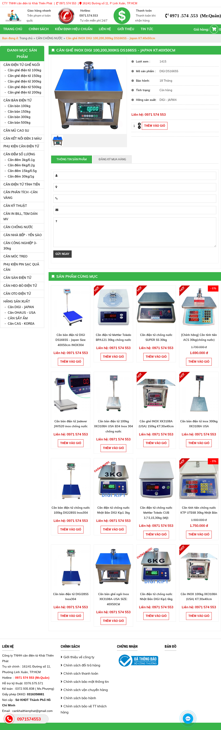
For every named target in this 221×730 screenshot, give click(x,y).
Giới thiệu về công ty (78, 657)
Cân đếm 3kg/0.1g (21, 160)
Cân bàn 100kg (19, 106)
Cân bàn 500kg (19, 123)
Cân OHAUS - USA (22, 313)
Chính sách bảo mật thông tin (86, 681)
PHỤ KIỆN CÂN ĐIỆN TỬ (21, 146)
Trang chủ (12, 29)
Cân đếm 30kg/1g (21, 176)
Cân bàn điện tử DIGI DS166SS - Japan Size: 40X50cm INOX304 (70, 340)
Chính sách (39, 29)
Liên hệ (105, 29)
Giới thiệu (125, 29)
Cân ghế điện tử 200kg (24, 92)
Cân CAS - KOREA (21, 324)
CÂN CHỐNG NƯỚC (49, 38)
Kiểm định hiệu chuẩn (73, 29)
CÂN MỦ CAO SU (16, 131)
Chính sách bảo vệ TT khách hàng (84, 709)
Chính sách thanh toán (80, 673)
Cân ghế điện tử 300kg (24, 81)
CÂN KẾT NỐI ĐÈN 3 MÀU (22, 138)
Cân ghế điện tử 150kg (24, 76)
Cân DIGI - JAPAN (21, 307)
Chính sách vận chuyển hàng (85, 690)
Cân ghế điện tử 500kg (24, 87)
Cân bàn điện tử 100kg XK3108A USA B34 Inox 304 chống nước (113, 426)
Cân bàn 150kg (19, 112)
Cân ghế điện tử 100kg (24, 70)
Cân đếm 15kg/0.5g (22, 171)
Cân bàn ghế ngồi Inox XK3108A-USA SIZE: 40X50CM (113, 599)
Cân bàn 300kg (19, 117)
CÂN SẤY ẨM (18, 318)
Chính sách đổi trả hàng (81, 665)
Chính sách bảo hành (79, 698)
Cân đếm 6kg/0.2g (21, 165)
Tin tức (147, 29)
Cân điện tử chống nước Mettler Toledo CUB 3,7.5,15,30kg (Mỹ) (156, 512)
